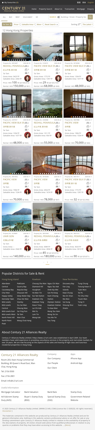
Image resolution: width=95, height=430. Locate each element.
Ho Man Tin (37, 293)
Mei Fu (35, 311)
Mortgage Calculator (10, 392)
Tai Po (80, 293)
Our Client (52, 367)
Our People (53, 363)
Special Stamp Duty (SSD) (57, 398)
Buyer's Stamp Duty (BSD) (33, 398)
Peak (4, 323)
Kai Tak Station (38, 296)
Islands (66, 289)
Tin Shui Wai (83, 296)
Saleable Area (27, 24)
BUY (10, 17)
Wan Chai (21, 317)
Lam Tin (35, 314)
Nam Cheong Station (53, 297)
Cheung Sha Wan (39, 283)
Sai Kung (66, 302)
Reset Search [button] (50, 24)
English (91, 2)
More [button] (39, 24)
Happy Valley (7, 296)
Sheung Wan (22, 308)
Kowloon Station (54, 305)
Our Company (54, 358)
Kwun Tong (37, 305)
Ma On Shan (68, 296)
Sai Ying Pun (22, 311)
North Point (6, 320)
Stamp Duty (76, 392)
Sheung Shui (68, 305)
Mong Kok (36, 317)
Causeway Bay (8, 289)
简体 (84, 2)
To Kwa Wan (53, 308)
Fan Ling (66, 286)
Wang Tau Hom (54, 311)
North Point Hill (8, 317)
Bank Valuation (31, 392)
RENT (18, 17)
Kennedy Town (8, 299)
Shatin (65, 308)
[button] (82, 24)
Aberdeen (6, 283)
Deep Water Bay (23, 296)
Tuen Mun (82, 289)
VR (37, 17)
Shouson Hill (22, 293)
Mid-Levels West (8, 314)
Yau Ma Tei (52, 317)
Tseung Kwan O (84, 286)
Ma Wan (66, 299)
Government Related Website (80, 398)
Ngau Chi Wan (53, 283)
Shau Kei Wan (23, 299)
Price (16, 24)
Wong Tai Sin (53, 314)
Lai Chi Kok (36, 308)
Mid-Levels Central (6, 306)
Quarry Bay (21, 286)
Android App (76, 363)
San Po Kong (53, 293)
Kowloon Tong (38, 302)
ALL (4, 17)
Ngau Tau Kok (53, 286)
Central (5, 286)
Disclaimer (6, 411)
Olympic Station (54, 302)
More (68, 425)
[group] (16, 47)
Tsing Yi (81, 302)
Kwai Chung (68, 293)
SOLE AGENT (27, 17)
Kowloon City (37, 299)
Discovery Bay (68, 283)
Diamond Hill (37, 286)
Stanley (20, 302)
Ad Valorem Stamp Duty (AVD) (10, 398)
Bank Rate (52, 392)
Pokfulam (21, 283)
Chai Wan (6, 293)
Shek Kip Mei (53, 289)
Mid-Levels (6, 302)
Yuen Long (82, 305)
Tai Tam (6, 24)
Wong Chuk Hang (24, 320)
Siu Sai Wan (22, 305)
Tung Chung (83, 283)
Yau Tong (51, 320)
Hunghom (36, 289)
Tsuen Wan (82, 299)
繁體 (79, 2)
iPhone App (76, 358)
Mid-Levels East (8, 311)
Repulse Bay (22, 289)
